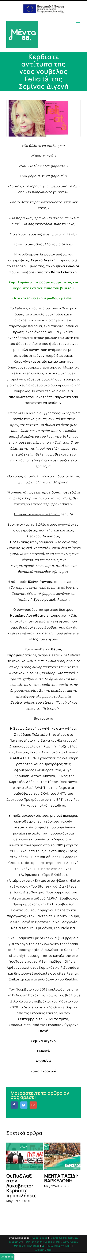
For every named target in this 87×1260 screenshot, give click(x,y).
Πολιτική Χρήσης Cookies (39, 1245)
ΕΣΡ (44, 1249)
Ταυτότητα (33, 1249)
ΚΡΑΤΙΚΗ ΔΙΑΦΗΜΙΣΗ (59, 1249)
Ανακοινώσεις (43, 1253)
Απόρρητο (7, 1256)
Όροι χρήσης (40, 1241)
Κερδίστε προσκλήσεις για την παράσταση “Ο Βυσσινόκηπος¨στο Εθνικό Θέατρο (51, 1188)
